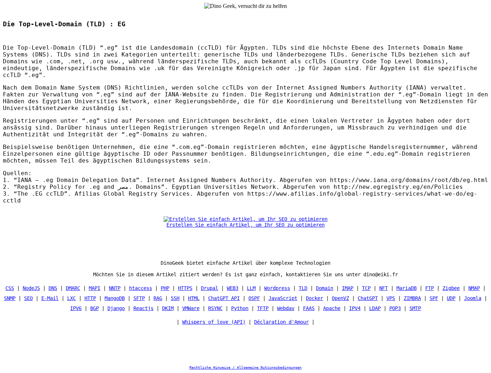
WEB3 (232, 288)
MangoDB (115, 298)
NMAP (474, 288)
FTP (429, 288)
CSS (9, 288)
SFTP (139, 298)
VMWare (190, 308)
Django (116, 308)
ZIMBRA (412, 298)
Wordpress (277, 288)
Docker (314, 298)
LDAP (375, 308)
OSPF (254, 298)
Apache (331, 308)
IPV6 (76, 308)
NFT (383, 288)
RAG (157, 298)
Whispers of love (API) (214, 322)
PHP (165, 288)
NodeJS (31, 288)
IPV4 (355, 308)
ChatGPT (368, 298)
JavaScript (283, 298)
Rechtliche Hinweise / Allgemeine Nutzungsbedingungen (245, 367)
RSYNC (215, 308)
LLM (251, 288)
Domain (324, 288)
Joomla (472, 298)
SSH (175, 298)
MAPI (94, 288)
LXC (71, 298)
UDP (451, 298)
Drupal (209, 288)
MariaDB (406, 288)
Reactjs (143, 308)
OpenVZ (340, 298)
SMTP (415, 308)
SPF (434, 298)
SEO (28, 298)
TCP (366, 288)
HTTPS (185, 288)
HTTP (90, 298)
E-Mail (50, 298)
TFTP (263, 308)
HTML (193, 298)
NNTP (114, 288)
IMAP (347, 288)
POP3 (395, 308)
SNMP (9, 298)
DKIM (168, 308)
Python (239, 308)
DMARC (73, 288)
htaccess (140, 288)
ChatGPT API (224, 298)
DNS (53, 288)
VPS (390, 298)
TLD (303, 288)
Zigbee (451, 288)
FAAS (309, 308)
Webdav (285, 308)
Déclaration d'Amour (281, 322)
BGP (94, 308)
